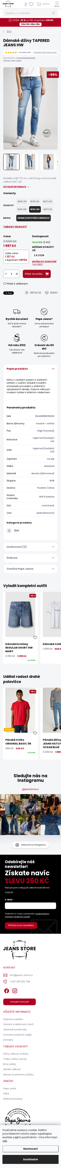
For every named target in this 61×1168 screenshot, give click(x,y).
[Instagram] (14, 990)
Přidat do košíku (34, 274)
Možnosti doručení (44, 263)
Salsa (6, 1093)
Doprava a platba (13, 1019)
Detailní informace (14, 186)
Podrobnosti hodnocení (45, 52)
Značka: (12, 61)
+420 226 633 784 (20, 981)
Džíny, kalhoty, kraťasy (15, 1053)
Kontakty (8, 1039)
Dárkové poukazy (13, 1098)
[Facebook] (6, 990)
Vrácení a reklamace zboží (18, 1024)
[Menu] (57, 4)
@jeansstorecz (30, 789)
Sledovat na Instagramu (33, 844)
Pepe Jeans (9, 1088)
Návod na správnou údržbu (18, 1074)
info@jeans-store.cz (21, 975)
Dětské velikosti (12, 1069)
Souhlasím (30, 1159)
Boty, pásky (9, 1064)
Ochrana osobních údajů (17, 1034)
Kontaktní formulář (19, 1001)
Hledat (53, 13)
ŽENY (16, 530)
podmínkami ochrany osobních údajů (27, 915)
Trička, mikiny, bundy (15, 1059)
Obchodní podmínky (15, 1029)
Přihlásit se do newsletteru (21, 925)
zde (4, 1141)
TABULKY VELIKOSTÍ (15, 226)
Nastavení (30, 1149)
